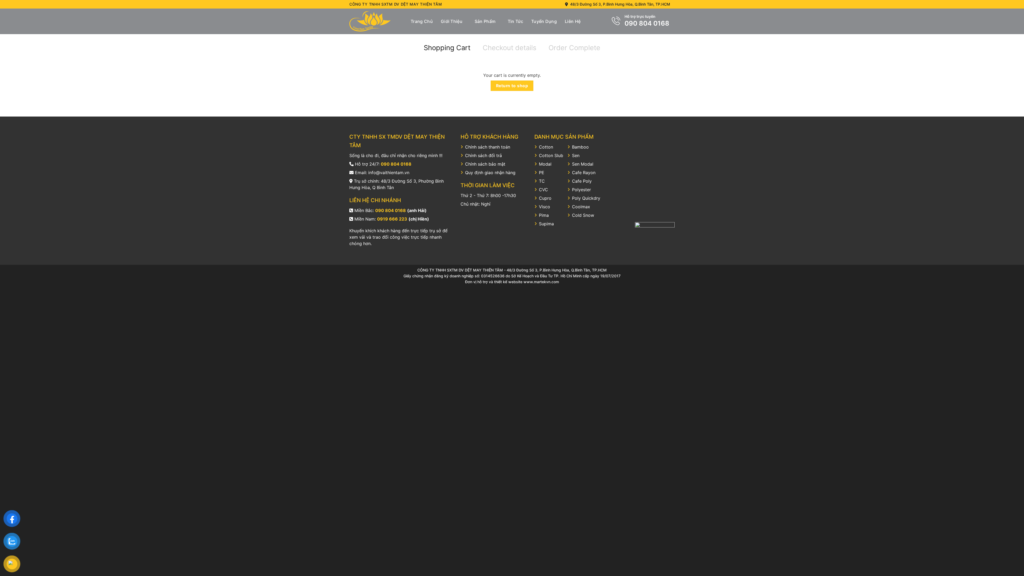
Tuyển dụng (544, 21)
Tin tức (515, 21)
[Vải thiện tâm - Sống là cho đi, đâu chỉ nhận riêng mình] (376, 21)
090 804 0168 (647, 23)
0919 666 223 (392, 219)
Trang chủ (422, 21)
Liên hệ (573, 21)
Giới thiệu (451, 21)
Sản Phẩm (485, 21)
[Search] (591, 21)
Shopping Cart (447, 48)
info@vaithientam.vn (388, 172)
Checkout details (509, 48)
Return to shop (512, 85)
